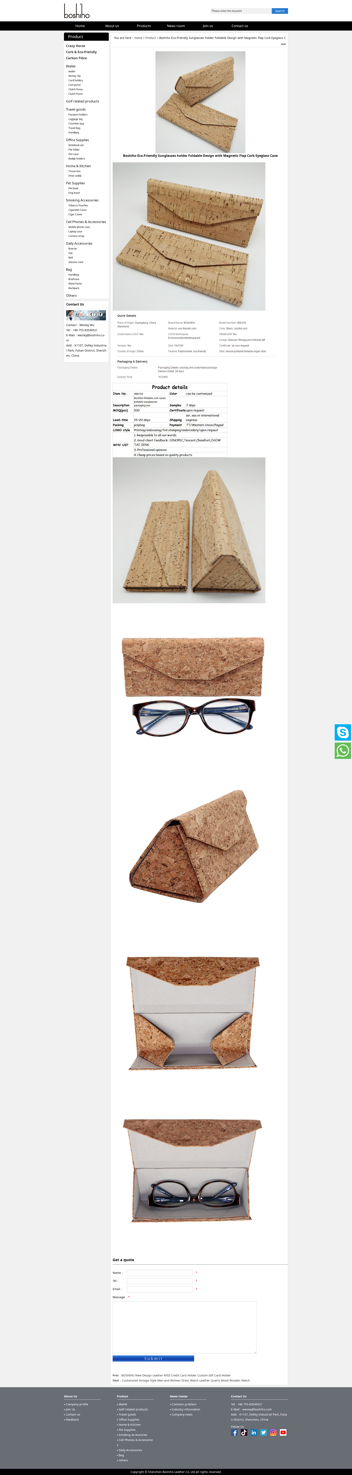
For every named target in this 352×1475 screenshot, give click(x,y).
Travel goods (76, 109)
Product (150, 38)
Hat (70, 253)
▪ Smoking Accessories (132, 1435)
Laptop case (75, 231)
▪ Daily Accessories (129, 1450)
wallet (71, 71)
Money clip (74, 76)
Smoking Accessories (82, 200)
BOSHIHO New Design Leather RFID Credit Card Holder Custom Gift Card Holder (176, 1375)
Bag (69, 269)
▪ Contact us (72, 1414)
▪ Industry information (185, 1409)
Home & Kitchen (78, 166)
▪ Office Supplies (128, 1419)
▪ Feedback (71, 1419)
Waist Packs (75, 283)
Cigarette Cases (77, 210)
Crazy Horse (75, 46)
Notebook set (76, 145)
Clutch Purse (75, 89)
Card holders (75, 80)
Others (71, 295)
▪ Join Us (69, 1409)
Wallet (71, 66)
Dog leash (74, 193)
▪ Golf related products (132, 1409)
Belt (70, 257)
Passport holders (78, 114)
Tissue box (74, 171)
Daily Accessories (79, 243)
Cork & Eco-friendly (81, 52)
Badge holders (76, 158)
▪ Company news (181, 1414)
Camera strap (76, 236)
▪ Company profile (76, 1404)
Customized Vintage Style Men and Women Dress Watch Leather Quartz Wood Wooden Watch (186, 1380)
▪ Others (122, 1460)
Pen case (73, 154)
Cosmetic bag (76, 123)
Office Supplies (77, 140)
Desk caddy (74, 175)
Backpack (73, 288)
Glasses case (75, 262)
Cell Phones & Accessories (86, 222)
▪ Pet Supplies (126, 1430)
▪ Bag (120, 1455)
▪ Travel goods (126, 1414)
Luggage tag (75, 119)
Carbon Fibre (76, 58)
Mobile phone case (79, 227)
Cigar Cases (75, 214)
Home (138, 38)
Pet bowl (73, 188)
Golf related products (82, 101)
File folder (74, 149)
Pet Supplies (75, 183)
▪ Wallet (122, 1404)
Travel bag (74, 128)
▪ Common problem (183, 1404)
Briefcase (73, 279)
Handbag (73, 132)
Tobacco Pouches (78, 205)
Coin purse (74, 85)
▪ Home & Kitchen (129, 1425)
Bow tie (72, 248)
